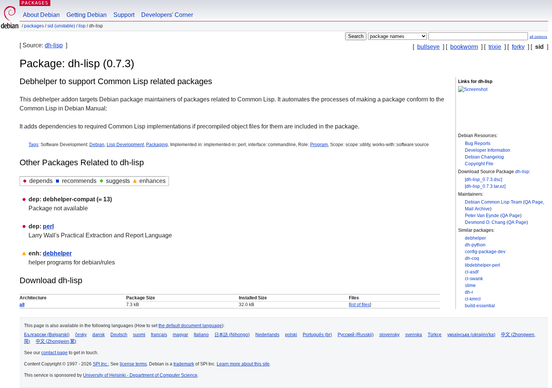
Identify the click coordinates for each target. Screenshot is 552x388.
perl (48, 226)
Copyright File (479, 163)
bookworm (464, 47)
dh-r (469, 292)
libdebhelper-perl (482, 265)
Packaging (157, 144)
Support (123, 15)
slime (470, 285)
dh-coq (472, 258)
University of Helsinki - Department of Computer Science (140, 375)
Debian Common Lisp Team (493, 202)
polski (291, 334)
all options (538, 37)
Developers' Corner (167, 15)
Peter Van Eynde (482, 215)
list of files (360, 304)
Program (319, 144)
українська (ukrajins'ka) (471, 334)
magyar (180, 334)
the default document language (190, 325)
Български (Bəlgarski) (46, 334)
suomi (139, 334)
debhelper (475, 238)
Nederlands (267, 334)
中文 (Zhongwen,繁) (56, 341)
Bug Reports (477, 143)
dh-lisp (54, 45)
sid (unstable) (61, 26)
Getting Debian (86, 15)
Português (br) (317, 334)
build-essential (480, 305)
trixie (495, 47)
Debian (96, 144)
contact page (54, 352)
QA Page (534, 202)
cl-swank (474, 278)
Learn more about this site (243, 364)
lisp (82, 26)
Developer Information (487, 150)
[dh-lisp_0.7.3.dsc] (483, 179)
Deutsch (118, 334)
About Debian (41, 15)
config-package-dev (485, 251)
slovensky (389, 334)
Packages (34, 3)
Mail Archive (477, 208)
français (159, 334)
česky (81, 334)
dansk (98, 334)
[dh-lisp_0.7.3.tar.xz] (485, 186)
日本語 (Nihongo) (232, 334)
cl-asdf (471, 272)
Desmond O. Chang (485, 222)
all (22, 304)
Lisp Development (125, 144)
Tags (33, 144)
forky (518, 47)
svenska (413, 334)
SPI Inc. (100, 364)
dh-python (475, 245)
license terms (133, 364)
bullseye (428, 47)
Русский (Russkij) (356, 334)
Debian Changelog (484, 157)
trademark (183, 364)
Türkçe (435, 334)
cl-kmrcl (473, 299)
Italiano (201, 334)
